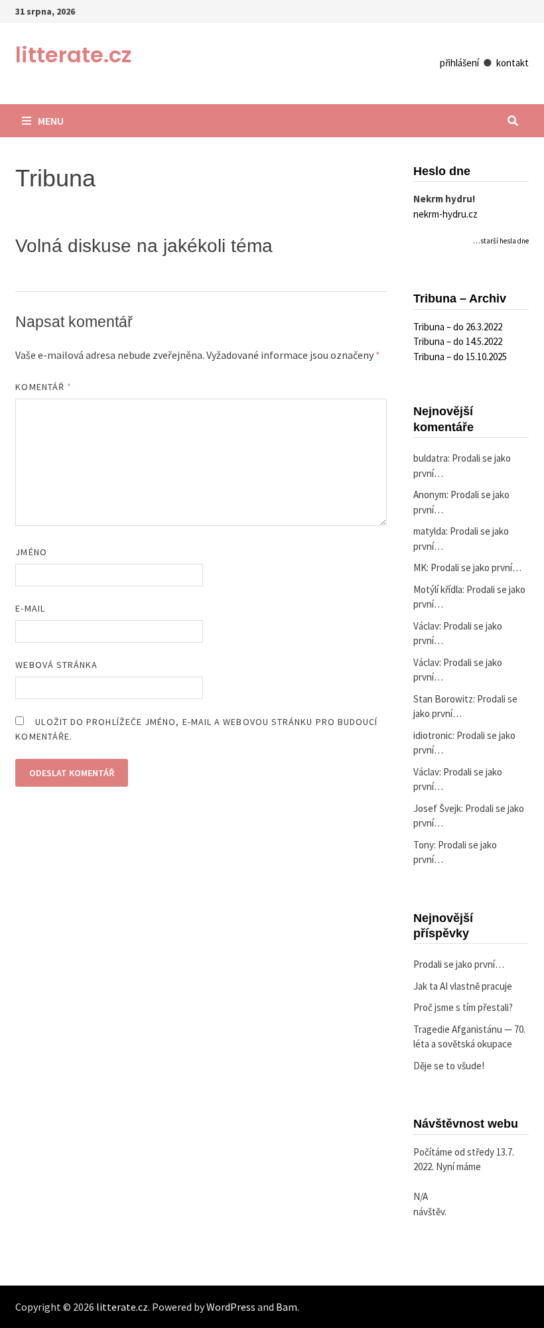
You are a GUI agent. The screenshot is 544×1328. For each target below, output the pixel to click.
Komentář (43, 387)
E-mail (29, 608)
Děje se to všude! (448, 1065)
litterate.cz (73, 55)
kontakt (512, 62)
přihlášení (459, 62)
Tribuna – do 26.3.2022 (457, 326)
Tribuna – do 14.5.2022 (457, 341)
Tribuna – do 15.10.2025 (460, 356)
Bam (286, 1306)
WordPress (230, 1306)
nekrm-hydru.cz (445, 214)
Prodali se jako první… (476, 567)
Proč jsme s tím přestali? (463, 1007)
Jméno (30, 552)
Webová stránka (56, 665)
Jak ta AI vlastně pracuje (462, 986)
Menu (51, 120)
